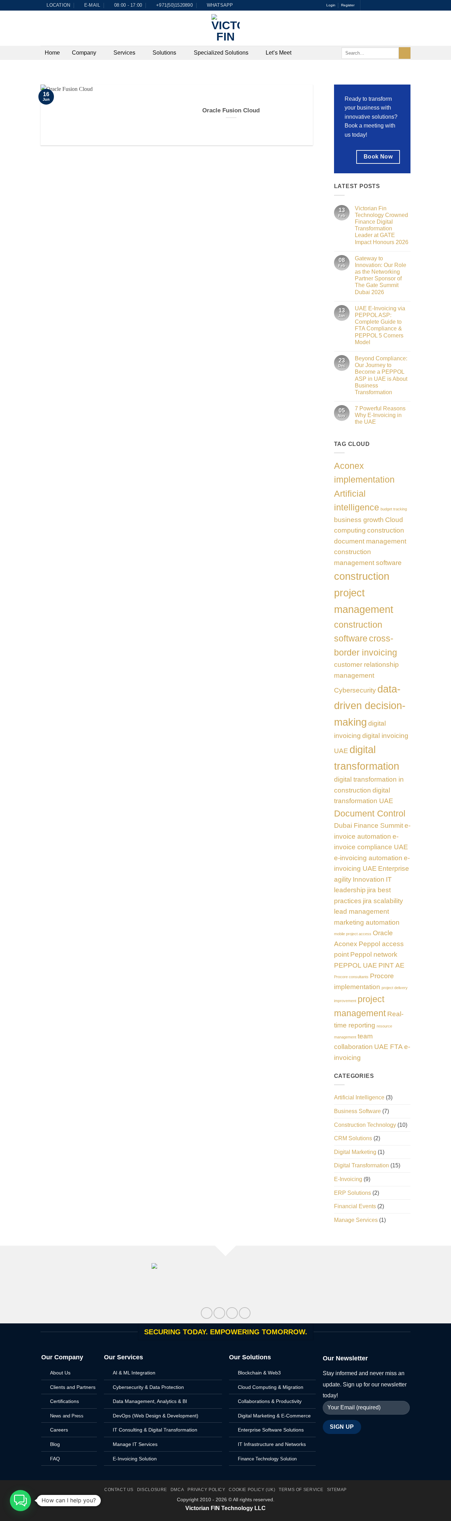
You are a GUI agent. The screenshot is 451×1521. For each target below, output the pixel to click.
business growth (359, 519)
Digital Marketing (355, 1152)
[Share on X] (219, 1313)
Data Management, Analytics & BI (150, 1401)
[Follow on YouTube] (407, 5)
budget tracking (394, 509)
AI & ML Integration (134, 1373)
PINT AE (391, 965)
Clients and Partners (72, 1387)
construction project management (363, 592)
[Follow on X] (380, 5)
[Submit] (404, 53)
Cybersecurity (355, 690)
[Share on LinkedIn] (245, 1313)
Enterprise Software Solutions (271, 1430)
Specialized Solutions (221, 53)
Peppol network (373, 954)
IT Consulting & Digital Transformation (155, 1430)
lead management (361, 911)
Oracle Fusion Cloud (231, 110)
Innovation (368, 879)
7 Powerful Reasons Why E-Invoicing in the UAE (380, 415)
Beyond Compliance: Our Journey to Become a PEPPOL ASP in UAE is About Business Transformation (381, 375)
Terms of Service (301, 1489)
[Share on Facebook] (206, 1313)
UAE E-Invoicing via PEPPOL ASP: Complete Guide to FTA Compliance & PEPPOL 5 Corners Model (380, 325)
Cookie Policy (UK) (252, 1489)
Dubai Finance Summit (368, 825)
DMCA (177, 1489)
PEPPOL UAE (355, 965)
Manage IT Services (135, 1444)
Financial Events (355, 1206)
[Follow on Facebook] (366, 5)
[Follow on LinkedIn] (400, 5)
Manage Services (356, 1220)
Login (330, 5)
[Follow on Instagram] (373, 5)
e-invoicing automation (368, 858)
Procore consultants (351, 977)
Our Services (123, 1357)
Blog (55, 1444)
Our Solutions (250, 1357)
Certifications (64, 1401)
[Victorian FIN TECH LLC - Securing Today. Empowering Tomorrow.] (225, 28)
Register (347, 5)
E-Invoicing (348, 1179)
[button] (20, 1500)
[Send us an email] (387, 5)
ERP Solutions (352, 1193)
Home (52, 53)
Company (84, 53)
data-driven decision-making (370, 705)
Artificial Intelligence (359, 1097)
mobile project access (352, 934)
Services (124, 53)
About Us (60, 1373)
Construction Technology (365, 1125)
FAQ (55, 1458)
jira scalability (383, 901)
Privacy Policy (206, 1489)
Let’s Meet (278, 53)
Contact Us (119, 1489)
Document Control (370, 813)
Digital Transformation (361, 1165)
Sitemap (337, 1489)
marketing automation (367, 922)
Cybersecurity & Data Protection (148, 1387)
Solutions (164, 53)
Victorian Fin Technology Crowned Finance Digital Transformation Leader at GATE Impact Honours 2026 (381, 225)
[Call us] (393, 5)
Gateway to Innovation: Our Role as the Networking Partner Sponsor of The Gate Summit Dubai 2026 (380, 275)
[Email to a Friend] (232, 1313)
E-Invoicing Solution (135, 1458)
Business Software (357, 1111)
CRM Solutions (353, 1138)
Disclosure (152, 1489)
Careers (59, 1430)
